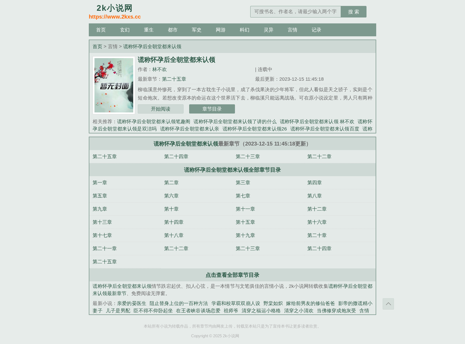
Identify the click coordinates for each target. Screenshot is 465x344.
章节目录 (212, 109)
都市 (173, 30)
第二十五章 (174, 79)
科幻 (244, 30)
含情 (364, 310)
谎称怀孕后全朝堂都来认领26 (255, 129)
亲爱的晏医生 (131, 303)
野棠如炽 (273, 303)
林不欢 (159, 69)
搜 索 (353, 12)
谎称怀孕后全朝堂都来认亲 (189, 129)
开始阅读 (160, 109)
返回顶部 (388, 304)
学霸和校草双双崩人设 (236, 303)
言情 (292, 30)
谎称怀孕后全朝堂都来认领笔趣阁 (153, 121)
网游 (221, 30)
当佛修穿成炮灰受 (336, 310)
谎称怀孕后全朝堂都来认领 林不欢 (317, 121)
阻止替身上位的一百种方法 (179, 303)
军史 (197, 30)
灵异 (268, 30)
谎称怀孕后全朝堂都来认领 (152, 46)
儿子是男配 (118, 310)
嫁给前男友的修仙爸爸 (310, 303)
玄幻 (125, 30)
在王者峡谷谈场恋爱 (198, 310)
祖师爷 (231, 310)
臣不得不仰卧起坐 (153, 310)
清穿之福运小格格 (261, 310)
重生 (149, 30)
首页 (101, 30)
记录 (316, 30)
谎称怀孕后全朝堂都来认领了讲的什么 (235, 121)
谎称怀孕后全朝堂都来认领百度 (324, 129)
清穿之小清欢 (299, 310)
